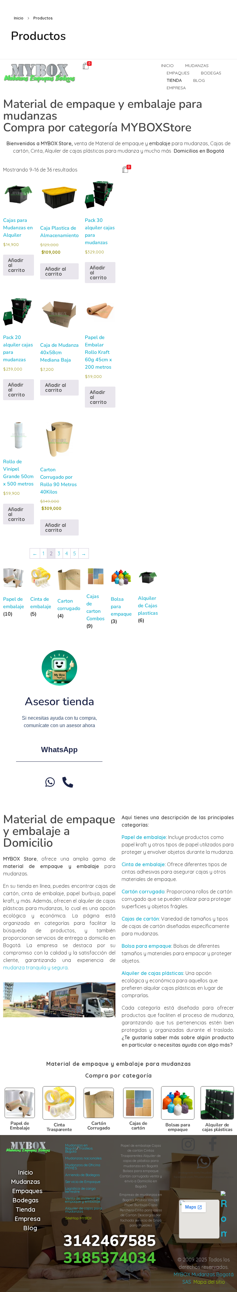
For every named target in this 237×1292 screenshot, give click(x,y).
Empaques (27, 1191)
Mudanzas (25, 1181)
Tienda (25, 1209)
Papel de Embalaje (19, 1125)
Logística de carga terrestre (80, 1190)
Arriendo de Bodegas (82, 1174)
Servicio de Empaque (82, 1181)
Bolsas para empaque (177, 1127)
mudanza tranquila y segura (35, 967)
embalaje (159, 143)
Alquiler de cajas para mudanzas (83, 1210)
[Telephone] (67, 782)
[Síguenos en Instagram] (188, 1144)
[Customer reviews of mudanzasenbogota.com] (224, 1215)
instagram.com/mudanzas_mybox (203, 1173)
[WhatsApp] (50, 782)
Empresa (27, 1218)
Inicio (18, 18)
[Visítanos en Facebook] (212, 1144)
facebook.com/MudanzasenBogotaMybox (204, 1177)
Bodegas (25, 1200)
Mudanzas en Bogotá (76, 1146)
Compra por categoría (118, 1075)
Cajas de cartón (138, 1125)
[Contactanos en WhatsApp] (203, 1161)
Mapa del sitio (209, 1282)
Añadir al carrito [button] (16, 265)
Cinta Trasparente (59, 1127)
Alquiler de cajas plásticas (217, 1127)
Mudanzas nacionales (83, 1158)
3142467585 (109, 1241)
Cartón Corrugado (98, 1125)
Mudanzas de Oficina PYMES (82, 1166)
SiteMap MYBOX (78, 1218)
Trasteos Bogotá (79, 1150)
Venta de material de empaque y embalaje (82, 1200)
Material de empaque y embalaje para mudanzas (118, 1063)
